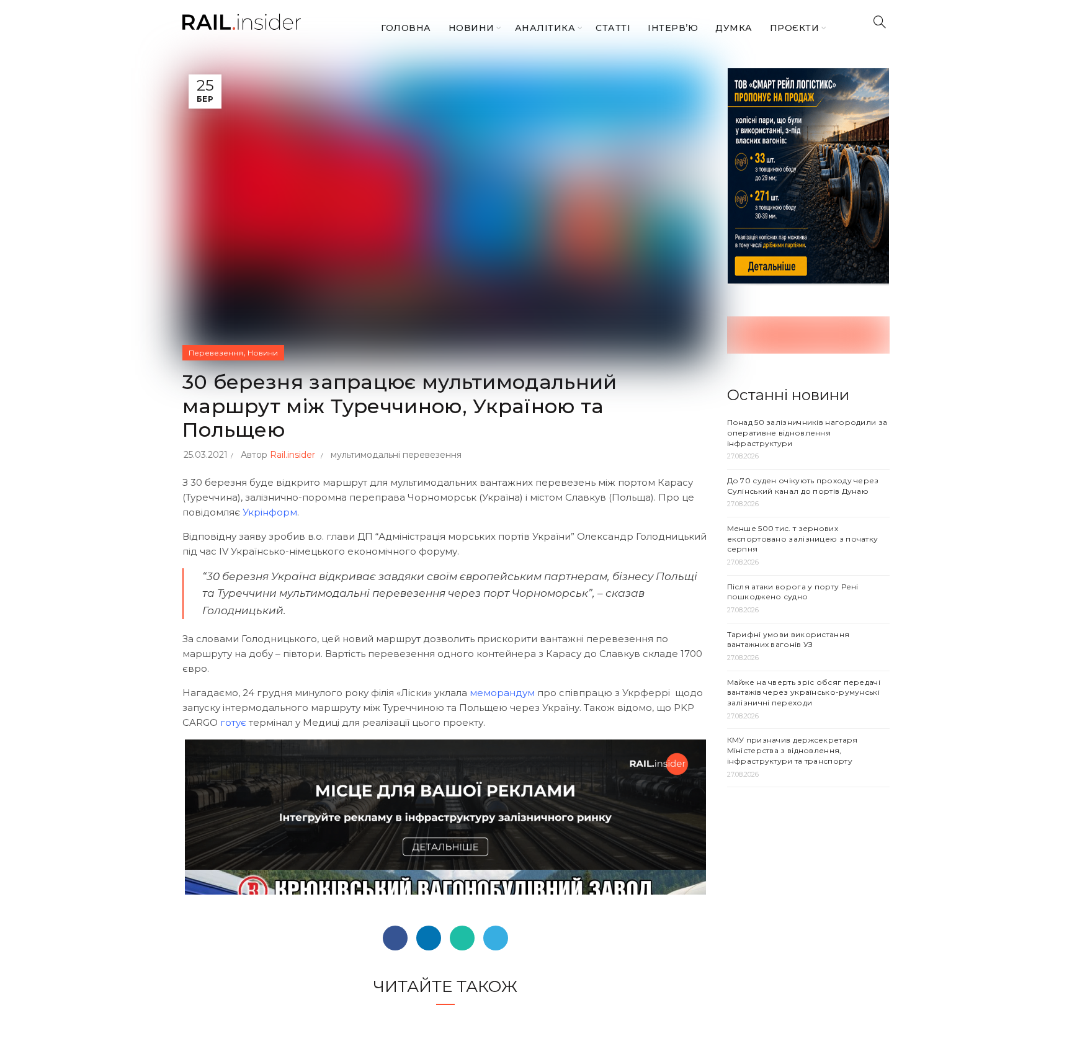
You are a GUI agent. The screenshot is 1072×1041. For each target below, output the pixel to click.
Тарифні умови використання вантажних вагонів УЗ (788, 640)
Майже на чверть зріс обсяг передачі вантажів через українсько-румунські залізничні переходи (804, 692)
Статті (613, 28)
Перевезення (216, 352)
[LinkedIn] (428, 938)
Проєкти (795, 28)
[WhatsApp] (462, 938)
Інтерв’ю (673, 28)
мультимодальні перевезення (396, 454)
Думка (734, 28)
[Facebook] (395, 938)
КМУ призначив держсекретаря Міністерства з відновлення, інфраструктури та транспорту (792, 750)
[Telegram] (495, 938)
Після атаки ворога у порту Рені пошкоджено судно (793, 592)
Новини (471, 28)
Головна (406, 28)
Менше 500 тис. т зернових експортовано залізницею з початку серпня (802, 539)
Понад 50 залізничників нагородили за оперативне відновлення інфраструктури (807, 433)
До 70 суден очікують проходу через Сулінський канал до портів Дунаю (803, 486)
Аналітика (545, 28)
